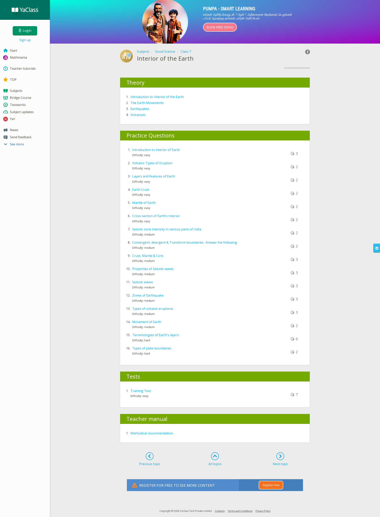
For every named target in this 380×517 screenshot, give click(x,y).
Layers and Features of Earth (153, 176)
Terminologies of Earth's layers (155, 335)
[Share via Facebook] (307, 52)
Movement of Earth (146, 322)
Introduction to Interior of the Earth (157, 97)
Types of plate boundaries (151, 348)
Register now (271, 485)
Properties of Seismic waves (153, 269)
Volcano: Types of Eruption (152, 163)
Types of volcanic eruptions (152, 308)
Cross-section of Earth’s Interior (156, 216)
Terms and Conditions (240, 511)
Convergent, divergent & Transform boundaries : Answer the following (184, 242)
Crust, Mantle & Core (147, 256)
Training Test (140, 391)
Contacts (220, 511)
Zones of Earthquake (147, 295)
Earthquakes (139, 109)
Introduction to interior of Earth (156, 150)
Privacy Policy (263, 511)
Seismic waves (142, 282)
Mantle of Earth (144, 202)
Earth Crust (140, 189)
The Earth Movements (147, 103)
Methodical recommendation (151, 433)
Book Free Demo (220, 27)
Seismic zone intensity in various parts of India (166, 229)
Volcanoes (138, 115)
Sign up (25, 40)
